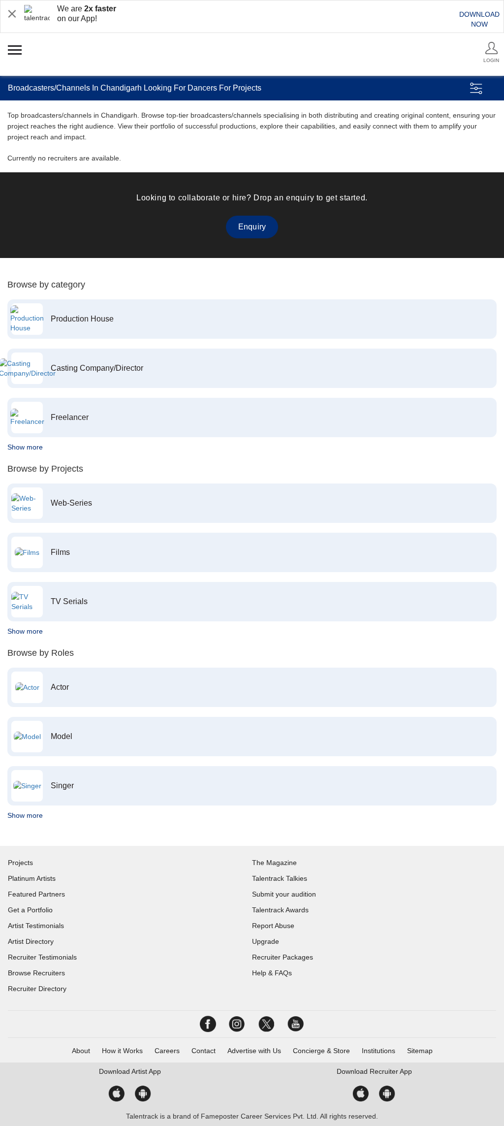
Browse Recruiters (36, 973)
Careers (167, 1051)
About (81, 1051)
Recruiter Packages (282, 957)
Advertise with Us (254, 1051)
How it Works (122, 1051)
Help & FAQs (272, 973)
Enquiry (252, 227)
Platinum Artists (32, 878)
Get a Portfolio (30, 910)
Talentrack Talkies (279, 878)
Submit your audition (284, 894)
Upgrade (265, 941)
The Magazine (274, 863)
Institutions (378, 1051)
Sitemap (420, 1051)
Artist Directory (31, 941)
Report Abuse (273, 926)
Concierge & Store (321, 1051)
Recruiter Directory (37, 989)
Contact (203, 1051)
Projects (20, 863)
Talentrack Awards (280, 910)
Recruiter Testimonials (42, 957)
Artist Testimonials (36, 926)
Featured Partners (36, 894)
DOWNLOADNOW (479, 19)
